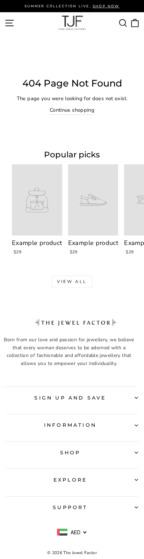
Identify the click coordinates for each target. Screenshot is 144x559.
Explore (70, 480)
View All (72, 281)
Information (70, 425)
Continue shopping (72, 109)
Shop (70, 452)
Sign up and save (70, 398)
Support (70, 507)
